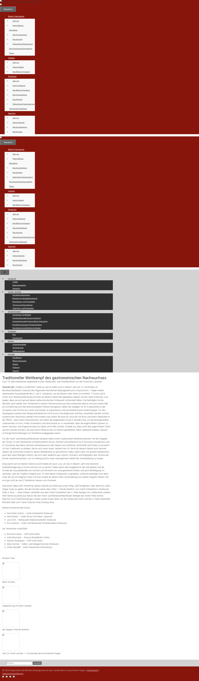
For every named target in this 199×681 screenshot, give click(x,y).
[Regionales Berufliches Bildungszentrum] (18, 5)
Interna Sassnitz (19, 123)
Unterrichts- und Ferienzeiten (23, 308)
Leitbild (15, 282)
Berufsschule (17, 39)
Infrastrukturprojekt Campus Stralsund (27, 318)
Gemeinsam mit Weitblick (22, 315)
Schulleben (12, 331)
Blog (14, 335)
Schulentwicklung (14, 312)
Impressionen (17, 338)
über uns (16, 21)
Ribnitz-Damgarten (16, 16)
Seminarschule (18, 348)
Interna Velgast (18, 67)
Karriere (11, 341)
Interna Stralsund (19, 86)
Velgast (11, 58)
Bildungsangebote (19, 285)
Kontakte (11, 354)
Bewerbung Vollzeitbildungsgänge (25, 298)
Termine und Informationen (23, 305)
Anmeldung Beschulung (21, 295)
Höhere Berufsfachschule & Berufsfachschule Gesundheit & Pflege (21, 48)
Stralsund (12, 76)
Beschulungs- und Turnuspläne (24, 302)
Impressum (92, 670)
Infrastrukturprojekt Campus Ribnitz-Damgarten (30, 321)
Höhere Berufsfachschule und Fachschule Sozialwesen (21, 106)
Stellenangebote (19, 351)
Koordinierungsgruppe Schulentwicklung (27, 325)
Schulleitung (17, 358)
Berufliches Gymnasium (21, 72)
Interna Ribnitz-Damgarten (16, 28)
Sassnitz (12, 113)
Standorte (16, 289)
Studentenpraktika (19, 345)
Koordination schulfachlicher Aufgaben (27, 328)
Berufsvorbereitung (20, 35)
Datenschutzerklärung (12, 673)
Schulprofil (12, 279)
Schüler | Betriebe (14, 292)
